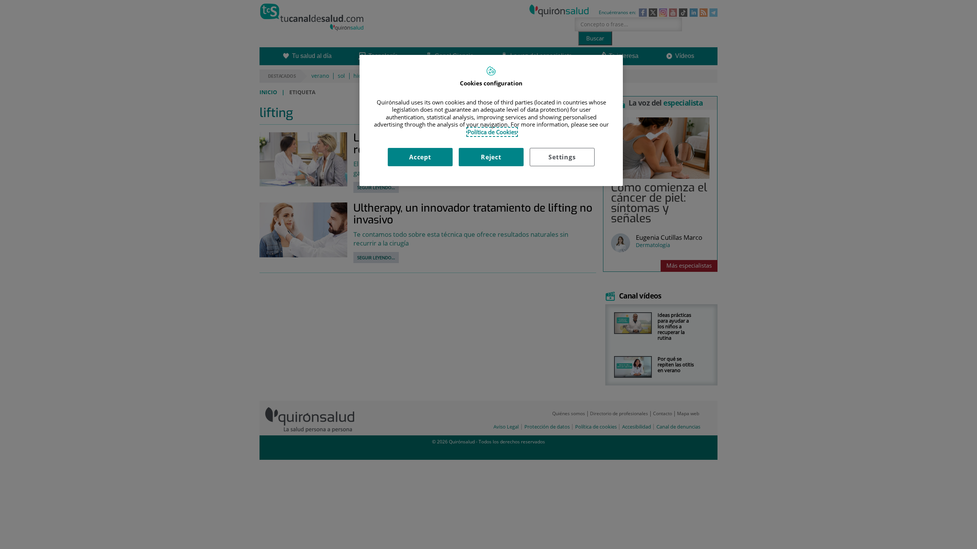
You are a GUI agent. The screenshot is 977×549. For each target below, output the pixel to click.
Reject (491, 157)
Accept (420, 157)
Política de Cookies (492, 132)
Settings (562, 157)
